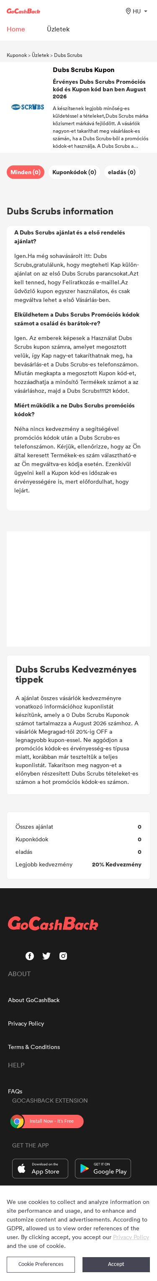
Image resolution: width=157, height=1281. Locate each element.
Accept (116, 1264)
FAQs (15, 1091)
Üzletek (40, 55)
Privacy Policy (26, 1023)
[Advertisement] (78, 589)
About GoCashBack (33, 1000)
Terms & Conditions (34, 1047)
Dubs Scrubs (68, 55)
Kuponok (17, 55)
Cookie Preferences (40, 1264)
